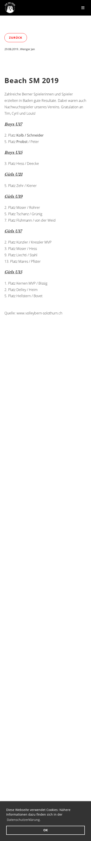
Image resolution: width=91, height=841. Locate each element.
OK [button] (45, 830)
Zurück (15, 38)
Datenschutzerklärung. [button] (24, 820)
